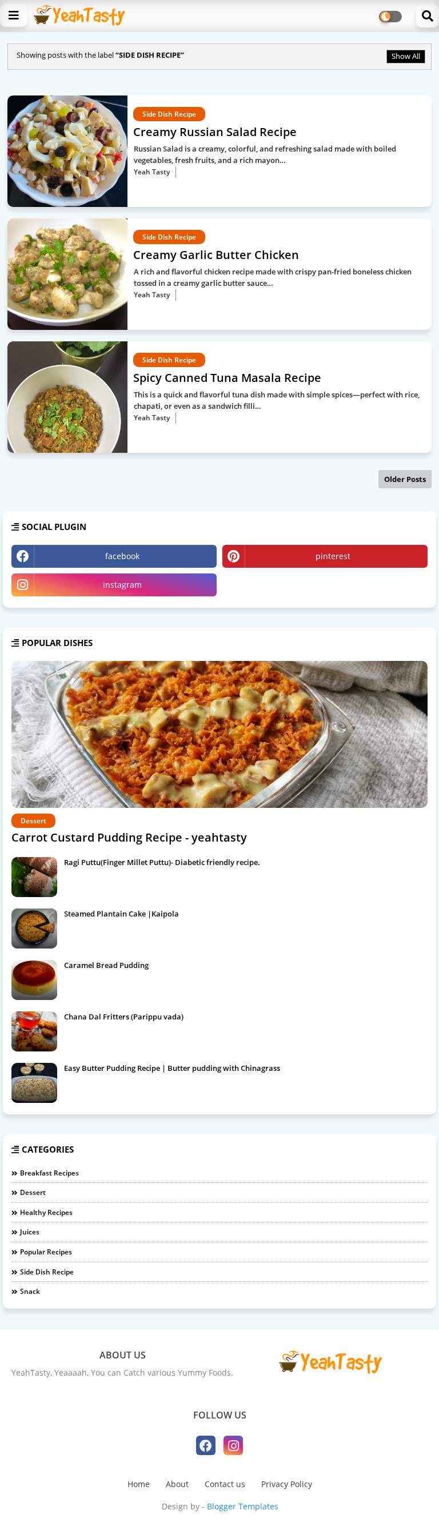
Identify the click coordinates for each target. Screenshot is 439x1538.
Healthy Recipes (46, 1212)
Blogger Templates (242, 1506)
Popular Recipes (46, 1252)
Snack (30, 1291)
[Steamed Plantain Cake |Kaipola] (34, 929)
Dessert (33, 1192)
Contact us (225, 1484)
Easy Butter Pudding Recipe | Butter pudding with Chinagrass (172, 1068)
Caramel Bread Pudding (106, 965)
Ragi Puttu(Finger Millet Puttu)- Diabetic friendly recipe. (162, 862)
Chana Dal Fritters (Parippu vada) (123, 1016)
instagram (122, 584)
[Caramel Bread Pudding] (34, 980)
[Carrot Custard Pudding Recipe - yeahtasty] (219, 734)
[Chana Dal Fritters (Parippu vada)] (34, 1031)
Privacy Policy (286, 1484)
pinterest (333, 556)
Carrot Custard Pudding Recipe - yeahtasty (129, 837)
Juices (29, 1232)
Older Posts (405, 479)
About (177, 1484)
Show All (406, 56)
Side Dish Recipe (47, 1272)
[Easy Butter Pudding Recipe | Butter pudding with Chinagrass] (34, 1083)
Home (138, 1484)
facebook (122, 556)
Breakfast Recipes (49, 1173)
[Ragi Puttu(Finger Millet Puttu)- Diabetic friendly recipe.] (34, 877)
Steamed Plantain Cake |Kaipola (121, 914)
